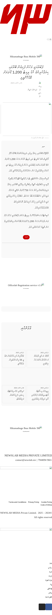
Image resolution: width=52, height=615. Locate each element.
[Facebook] (49, 447)
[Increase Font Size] (48, 146)
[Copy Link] (21, 247)
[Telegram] (40, 447)
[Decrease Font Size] (38, 146)
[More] (16, 247)
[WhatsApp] (37, 447)
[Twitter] (46, 447)
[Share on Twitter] (31, 247)
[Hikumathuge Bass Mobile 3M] (26, 56)
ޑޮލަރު (26, 237)
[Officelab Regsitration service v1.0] (26, 285)
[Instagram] (43, 447)
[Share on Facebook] (36, 247)
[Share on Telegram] (26, 247)
